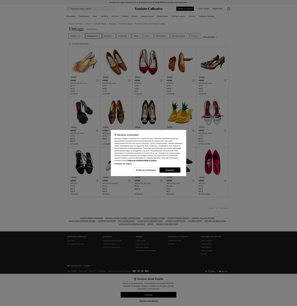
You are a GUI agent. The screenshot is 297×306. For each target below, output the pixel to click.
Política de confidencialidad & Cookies (142, 160)
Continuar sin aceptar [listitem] (123, 163)
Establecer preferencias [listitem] (146, 170)
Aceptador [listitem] (170, 170)
